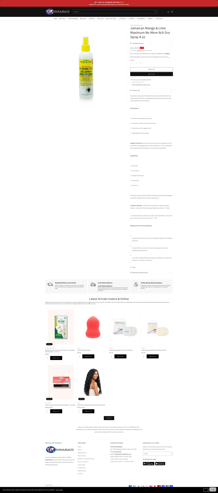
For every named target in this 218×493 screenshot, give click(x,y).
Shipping (139, 50)
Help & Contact (82, 470)
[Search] (155, 12)
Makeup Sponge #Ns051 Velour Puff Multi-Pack (121, 350)
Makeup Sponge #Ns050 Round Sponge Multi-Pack (154, 350)
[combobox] (115, 12)
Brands (80, 450)
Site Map (80, 473)
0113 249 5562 (117, 451)
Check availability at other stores (141, 84)
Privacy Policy (81, 465)
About (79, 447)
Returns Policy (82, 455)
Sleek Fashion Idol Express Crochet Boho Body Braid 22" (91, 405)
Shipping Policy (82, 453)
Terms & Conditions (83, 462)
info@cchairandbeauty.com (122, 454)
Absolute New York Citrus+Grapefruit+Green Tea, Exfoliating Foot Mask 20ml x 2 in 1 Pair (60, 350)
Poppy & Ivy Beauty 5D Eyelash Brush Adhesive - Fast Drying (60, 405)
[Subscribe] (171, 454)
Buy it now (151, 74)
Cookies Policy (82, 467)
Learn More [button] (59, 490)
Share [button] (133, 267)
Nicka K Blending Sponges (83, 350)
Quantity (132, 60)
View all (109, 418)
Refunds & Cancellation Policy (86, 458)
